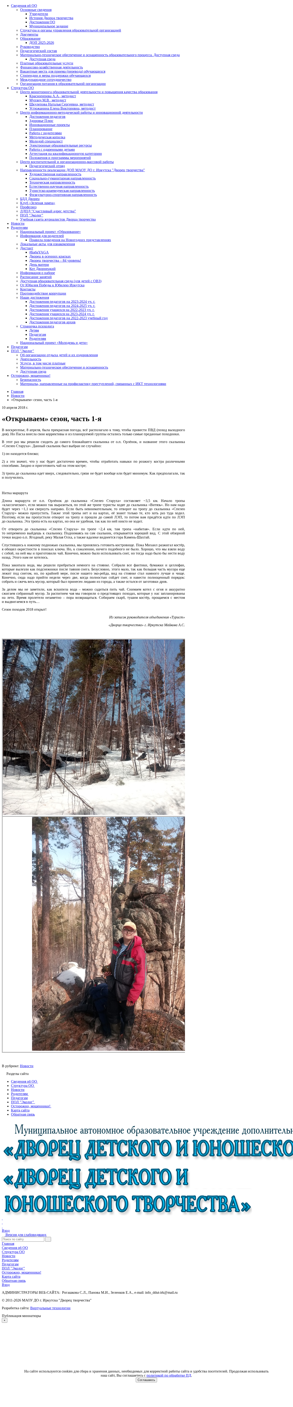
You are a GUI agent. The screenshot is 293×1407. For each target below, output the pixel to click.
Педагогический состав (38, 51)
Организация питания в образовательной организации (63, 84)
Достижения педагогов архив (52, 322)
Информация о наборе (37, 273)
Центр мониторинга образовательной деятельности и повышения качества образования (88, 92)
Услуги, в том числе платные (42, 363)
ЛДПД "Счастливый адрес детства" (48, 211)
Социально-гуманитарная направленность (62, 178)
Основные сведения (36, 10)
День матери (39, 265)
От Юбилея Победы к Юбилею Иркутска (52, 285)
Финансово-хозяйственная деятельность (51, 67)
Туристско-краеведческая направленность (62, 191)
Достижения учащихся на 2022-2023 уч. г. (62, 310)
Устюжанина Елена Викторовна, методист (62, 108)
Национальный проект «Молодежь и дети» (54, 343)
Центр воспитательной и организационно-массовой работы (67, 162)
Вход (6, 1231)
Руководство (30, 47)
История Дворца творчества (51, 18)
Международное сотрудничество (45, 80)
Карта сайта (11, 1276)
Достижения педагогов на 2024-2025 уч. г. (62, 306)
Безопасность (30, 380)
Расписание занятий (36, 277)
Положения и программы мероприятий (60, 158)
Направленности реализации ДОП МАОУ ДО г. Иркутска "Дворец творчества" (82, 170)
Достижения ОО (42, 22)
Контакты (27, 289)
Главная (8, 1244)
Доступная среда (42, 59)
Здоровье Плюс (41, 121)
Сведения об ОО (24, 6)
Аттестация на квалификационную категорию (65, 154)
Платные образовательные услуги (46, 63)
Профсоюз (28, 207)
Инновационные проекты (49, 125)
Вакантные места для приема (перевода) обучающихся (62, 71)
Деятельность (30, 359)
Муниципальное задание (48, 26)
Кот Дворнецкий (42, 269)
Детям (34, 330)
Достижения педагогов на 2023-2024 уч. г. (62, 302)
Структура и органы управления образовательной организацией (70, 30)
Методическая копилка (47, 137)
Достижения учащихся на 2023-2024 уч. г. (62, 314)
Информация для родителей (42, 236)
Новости (17, 223)
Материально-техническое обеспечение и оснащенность (64, 367)
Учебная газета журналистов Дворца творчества (58, 219)
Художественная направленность (55, 174)
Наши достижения (34, 297)
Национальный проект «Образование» (50, 232)
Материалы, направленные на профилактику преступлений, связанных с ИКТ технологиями (93, 384)
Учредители (38, 14)
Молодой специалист (46, 141)
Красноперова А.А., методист (52, 96)
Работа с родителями (45, 133)
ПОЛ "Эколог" (31, 215)
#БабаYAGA (39, 252)
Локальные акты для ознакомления (47, 244)
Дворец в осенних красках (50, 256)
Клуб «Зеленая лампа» (37, 203)
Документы (29, 34)
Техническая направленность (52, 182)
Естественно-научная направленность (59, 186)
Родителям (19, 228)
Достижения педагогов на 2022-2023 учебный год (68, 318)
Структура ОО (22, 88)
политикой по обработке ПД (168, 1375)
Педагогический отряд (47, 166)
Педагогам (37, 334)
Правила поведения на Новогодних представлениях (70, 240)
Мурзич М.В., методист (47, 100)
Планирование (40, 129)
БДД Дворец (30, 199)
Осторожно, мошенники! (30, 375)
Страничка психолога (37, 326)
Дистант (26, 248)
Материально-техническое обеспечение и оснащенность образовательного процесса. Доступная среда (100, 55)
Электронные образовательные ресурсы (60, 145)
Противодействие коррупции (43, 293)
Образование (30, 38)
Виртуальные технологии (50, 1308)
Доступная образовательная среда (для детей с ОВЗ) (60, 281)
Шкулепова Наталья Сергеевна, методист (61, 104)
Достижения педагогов (47, 117)
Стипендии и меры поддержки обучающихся (55, 75)
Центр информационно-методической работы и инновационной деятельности (81, 112)
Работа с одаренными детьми (52, 149)
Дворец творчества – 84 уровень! (55, 260)
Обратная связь (14, 1281)
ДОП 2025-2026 (41, 43)
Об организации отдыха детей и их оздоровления (59, 355)
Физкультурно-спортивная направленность (63, 195)
